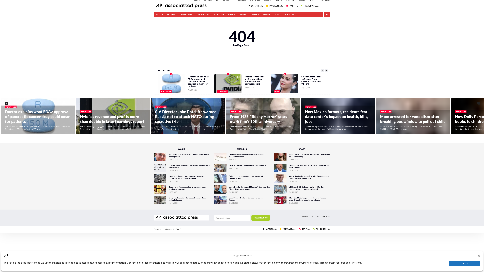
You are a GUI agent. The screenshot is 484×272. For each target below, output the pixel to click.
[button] (479, 255)
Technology (203, 14)
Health (243, 14)
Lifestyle (255, 14)
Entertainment (187, 14)
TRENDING (311, 6)
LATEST (257, 6)
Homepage (306, 216)
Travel (277, 14)
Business (171, 14)
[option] (186, 83)
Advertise (315, 216)
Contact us (326, 216)
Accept (464, 263)
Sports (266, 14)
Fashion (231, 14)
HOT (293, 6)
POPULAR (276, 6)
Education (219, 14)
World (159, 14)
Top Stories (290, 14)
